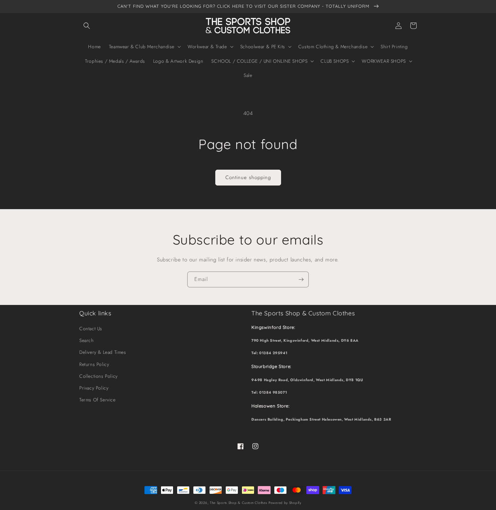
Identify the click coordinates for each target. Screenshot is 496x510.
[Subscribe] (301, 279)
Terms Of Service (97, 399)
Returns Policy (94, 364)
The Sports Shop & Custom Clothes (238, 502)
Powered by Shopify (285, 502)
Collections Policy (98, 376)
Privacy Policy (93, 388)
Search (86, 340)
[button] (86, 25)
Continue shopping (248, 177)
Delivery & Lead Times (102, 352)
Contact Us (90, 328)
